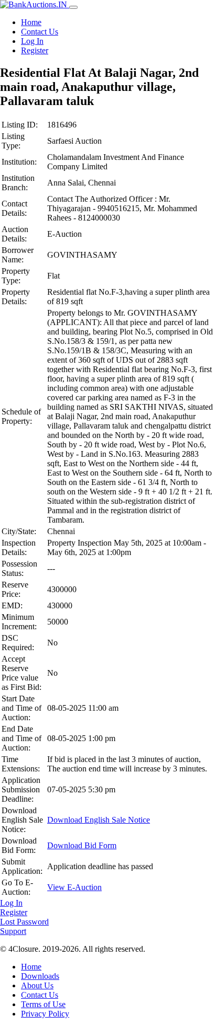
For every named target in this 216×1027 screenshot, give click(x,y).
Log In (32, 41)
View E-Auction (74, 887)
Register (34, 50)
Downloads (40, 976)
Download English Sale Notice (98, 819)
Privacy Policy (45, 1013)
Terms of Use (43, 1004)
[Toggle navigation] (73, 7)
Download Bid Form (81, 845)
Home (31, 22)
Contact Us (39, 31)
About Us (37, 985)
